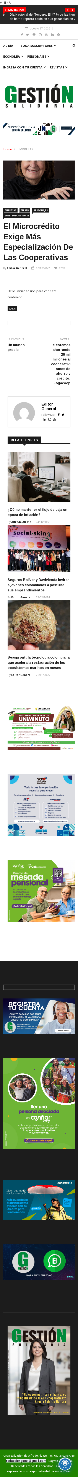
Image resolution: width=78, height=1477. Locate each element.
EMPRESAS (25, 149)
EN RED (25, 210)
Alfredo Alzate (21, 522)
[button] (67, 10)
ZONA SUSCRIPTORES (37, 46)
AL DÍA (8, 46)
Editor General (17, 268)
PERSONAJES (36, 56)
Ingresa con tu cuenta (22, 67)
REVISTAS (57, 67)
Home (7, 149)
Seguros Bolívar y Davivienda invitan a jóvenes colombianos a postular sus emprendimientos (39, 585)
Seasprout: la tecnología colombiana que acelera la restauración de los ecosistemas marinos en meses (39, 663)
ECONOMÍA (11, 56)
